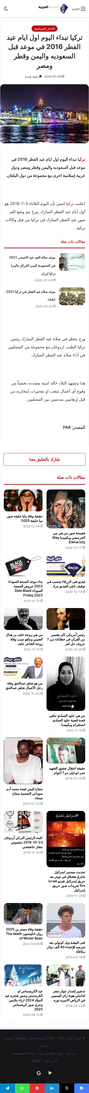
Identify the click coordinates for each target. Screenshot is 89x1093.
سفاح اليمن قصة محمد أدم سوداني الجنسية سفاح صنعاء (24, 793)
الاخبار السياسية (44, 28)
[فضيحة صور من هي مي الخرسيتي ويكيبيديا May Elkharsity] (66, 509)
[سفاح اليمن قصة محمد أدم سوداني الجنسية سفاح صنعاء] (23, 761)
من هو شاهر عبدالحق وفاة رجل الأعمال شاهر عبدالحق (24, 685)
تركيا (81, 159)
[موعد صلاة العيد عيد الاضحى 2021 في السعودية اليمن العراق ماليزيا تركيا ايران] (72, 262)
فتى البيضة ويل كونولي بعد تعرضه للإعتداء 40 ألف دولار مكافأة (66, 946)
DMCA (36, 1061)
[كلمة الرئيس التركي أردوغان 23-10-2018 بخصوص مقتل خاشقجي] (23, 822)
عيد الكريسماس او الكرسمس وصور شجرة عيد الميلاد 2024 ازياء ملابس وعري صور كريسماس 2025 (24, 1000)
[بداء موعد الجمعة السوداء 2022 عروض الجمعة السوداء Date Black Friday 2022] (23, 566)
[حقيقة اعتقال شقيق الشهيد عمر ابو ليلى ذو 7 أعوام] (66, 751)
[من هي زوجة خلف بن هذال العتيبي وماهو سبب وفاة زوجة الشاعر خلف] (23, 619)
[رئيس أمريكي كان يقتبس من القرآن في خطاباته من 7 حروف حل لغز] (66, 619)
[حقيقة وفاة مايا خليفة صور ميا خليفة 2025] (23, 500)
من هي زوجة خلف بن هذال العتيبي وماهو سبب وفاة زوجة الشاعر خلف (24, 639)
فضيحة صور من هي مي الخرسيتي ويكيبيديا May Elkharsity (68, 537)
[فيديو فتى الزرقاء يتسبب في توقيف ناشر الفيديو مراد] (66, 566)
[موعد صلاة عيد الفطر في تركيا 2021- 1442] (72, 296)
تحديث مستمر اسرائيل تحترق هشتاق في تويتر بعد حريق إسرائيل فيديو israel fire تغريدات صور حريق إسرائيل (66, 881)
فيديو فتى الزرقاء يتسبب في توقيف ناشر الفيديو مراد (66, 583)
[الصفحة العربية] (53, 8)
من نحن (71, 1053)
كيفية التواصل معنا (51, 1053)
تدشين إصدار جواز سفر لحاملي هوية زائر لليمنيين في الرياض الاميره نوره (68, 995)
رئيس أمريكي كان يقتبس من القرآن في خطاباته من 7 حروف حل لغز (66, 639)
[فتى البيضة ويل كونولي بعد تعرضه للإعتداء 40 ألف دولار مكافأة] (66, 920)
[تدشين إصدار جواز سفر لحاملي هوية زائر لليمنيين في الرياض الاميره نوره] (66, 975)
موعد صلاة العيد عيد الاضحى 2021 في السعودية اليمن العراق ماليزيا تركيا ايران (32, 265)
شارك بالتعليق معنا (44, 459)
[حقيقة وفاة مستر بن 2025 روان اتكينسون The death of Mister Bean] (23, 913)
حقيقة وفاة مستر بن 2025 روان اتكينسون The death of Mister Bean (24, 933)
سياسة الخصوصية (24, 1053)
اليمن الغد (50, 1061)
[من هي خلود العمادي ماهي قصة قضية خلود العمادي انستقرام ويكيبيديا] (66, 684)
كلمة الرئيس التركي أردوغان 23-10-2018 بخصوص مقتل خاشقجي (23, 842)
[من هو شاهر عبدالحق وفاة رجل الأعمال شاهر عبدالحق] (23, 668)
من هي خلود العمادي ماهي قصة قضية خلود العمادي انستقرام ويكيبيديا (67, 720)
